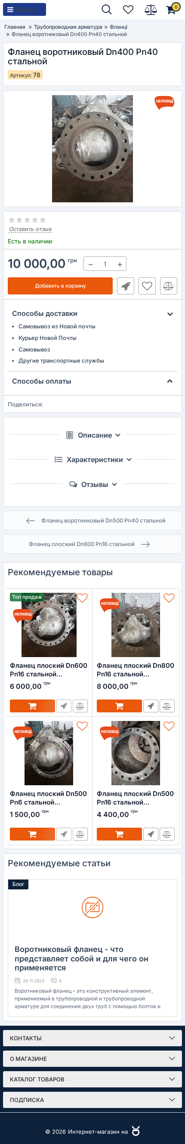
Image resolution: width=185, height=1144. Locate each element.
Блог (18, 884)
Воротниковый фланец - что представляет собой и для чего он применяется (81, 958)
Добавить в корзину (60, 285)
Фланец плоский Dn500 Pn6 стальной (48, 798)
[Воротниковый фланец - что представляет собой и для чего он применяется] (92, 910)
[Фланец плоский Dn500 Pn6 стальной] (49, 753)
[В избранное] (147, 285)
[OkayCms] (134, 1132)
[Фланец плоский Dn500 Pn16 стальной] (136, 753)
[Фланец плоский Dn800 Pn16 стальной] (136, 625)
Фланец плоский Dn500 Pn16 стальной (135, 798)
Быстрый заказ (125, 285)
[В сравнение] (168, 285)
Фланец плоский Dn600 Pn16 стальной (48, 669)
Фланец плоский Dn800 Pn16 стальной (135, 669)
